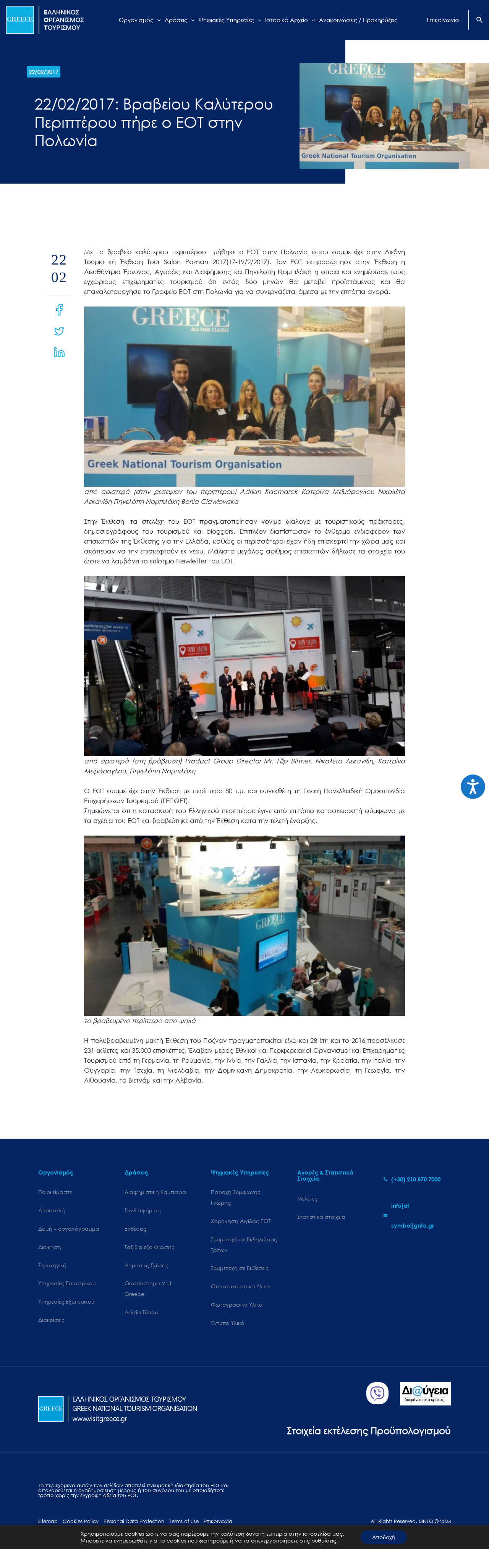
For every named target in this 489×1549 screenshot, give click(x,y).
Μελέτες (307, 1198)
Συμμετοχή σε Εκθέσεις (240, 1267)
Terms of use (184, 1521)
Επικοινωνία (218, 1521)
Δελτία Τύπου (141, 1312)
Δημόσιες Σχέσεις (146, 1265)
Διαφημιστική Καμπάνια (155, 1192)
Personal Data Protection (134, 1521)
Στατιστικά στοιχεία (321, 1216)
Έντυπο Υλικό (227, 1322)
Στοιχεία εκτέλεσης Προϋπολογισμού (369, 1430)
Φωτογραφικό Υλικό (236, 1304)
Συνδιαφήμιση (143, 1210)
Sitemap (48, 1521)
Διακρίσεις (51, 1319)
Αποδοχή (383, 1537)
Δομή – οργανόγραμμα (68, 1228)
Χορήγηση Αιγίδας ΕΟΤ (240, 1221)
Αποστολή (51, 1210)
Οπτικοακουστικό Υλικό (240, 1286)
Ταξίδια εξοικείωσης (150, 1246)
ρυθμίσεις (323, 1540)
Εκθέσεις (135, 1228)
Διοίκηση (49, 1246)
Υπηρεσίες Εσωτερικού (67, 1283)
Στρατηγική (52, 1265)
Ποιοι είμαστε (55, 1192)
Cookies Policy (81, 1521)
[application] (157, 19)
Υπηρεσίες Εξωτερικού (66, 1301)
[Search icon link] (479, 20)
